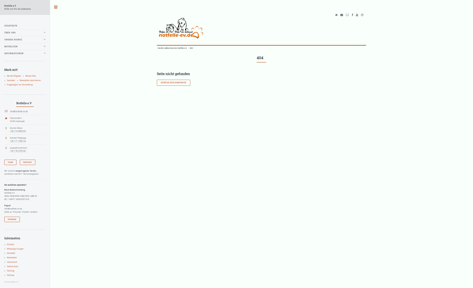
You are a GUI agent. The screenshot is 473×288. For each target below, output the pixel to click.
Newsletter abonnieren (30, 80)
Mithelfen (11, 46)
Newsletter (11, 257)
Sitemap (10, 275)
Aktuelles (10, 253)
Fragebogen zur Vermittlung (19, 84)
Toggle (56, 7)
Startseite (10, 25)
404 (191, 48)
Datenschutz (12, 266)
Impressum (11, 262)
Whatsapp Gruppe (14, 248)
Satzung (10, 270)
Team (10, 162)
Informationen (14, 53)
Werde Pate (30, 76)
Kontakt (27, 162)
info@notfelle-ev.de (19, 111)
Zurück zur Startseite (173, 82)
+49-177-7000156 (18, 141)
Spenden (10, 80)
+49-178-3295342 (18, 151)
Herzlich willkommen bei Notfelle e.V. (172, 48)
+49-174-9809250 (18, 131)
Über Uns (10, 32)
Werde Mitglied (13, 76)
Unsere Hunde (13, 39)
